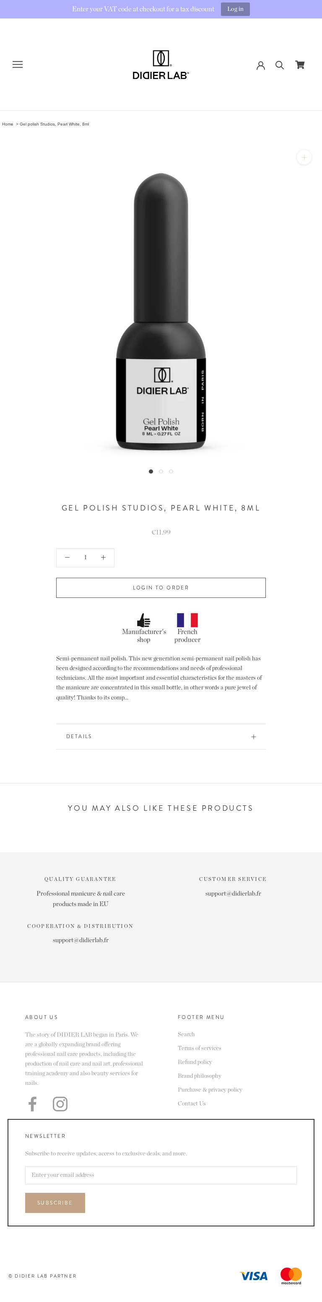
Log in (235, 9)
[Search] (279, 64)
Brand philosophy (199, 1076)
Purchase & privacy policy (210, 1090)
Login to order (161, 588)
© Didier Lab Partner (42, 1276)
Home (7, 124)
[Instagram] (60, 1104)
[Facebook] (32, 1104)
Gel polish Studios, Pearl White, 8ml (54, 124)
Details (79, 736)
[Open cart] (300, 64)
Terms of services (199, 1048)
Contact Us (192, 1104)
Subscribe (55, 1203)
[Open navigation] (18, 64)
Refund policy (195, 1062)
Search (186, 1034)
